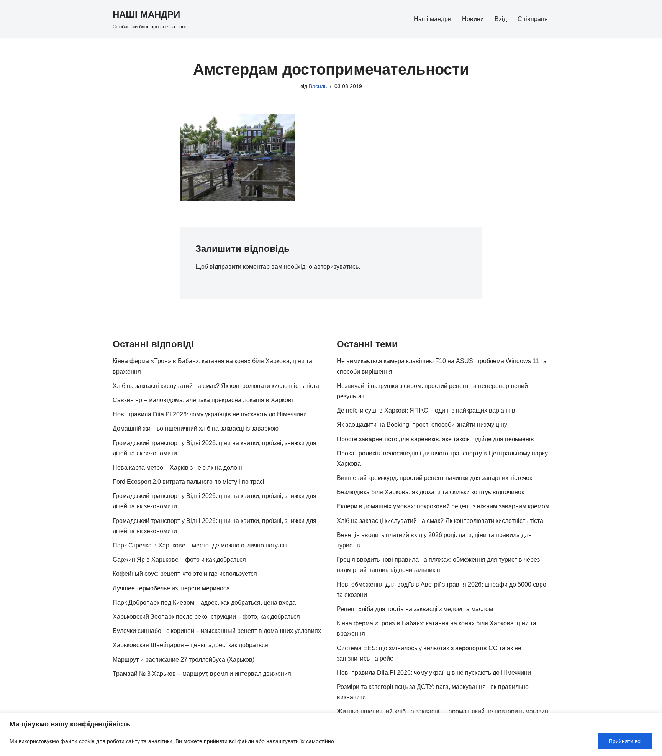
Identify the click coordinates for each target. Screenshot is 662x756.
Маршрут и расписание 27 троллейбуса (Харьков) (183, 659)
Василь (318, 86)
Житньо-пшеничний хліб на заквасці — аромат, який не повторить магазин (442, 711)
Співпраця (533, 19)
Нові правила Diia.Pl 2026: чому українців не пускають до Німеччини (210, 414)
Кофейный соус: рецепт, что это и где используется (185, 573)
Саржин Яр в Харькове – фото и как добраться (179, 559)
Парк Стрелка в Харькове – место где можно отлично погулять (201, 545)
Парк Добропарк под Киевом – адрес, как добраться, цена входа (204, 602)
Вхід (501, 19)
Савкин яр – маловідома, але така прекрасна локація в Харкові (203, 400)
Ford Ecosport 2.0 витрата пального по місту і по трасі (188, 481)
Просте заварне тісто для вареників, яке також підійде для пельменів (435, 439)
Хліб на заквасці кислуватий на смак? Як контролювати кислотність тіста (216, 386)
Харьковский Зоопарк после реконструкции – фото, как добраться (206, 616)
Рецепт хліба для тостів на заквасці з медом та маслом (415, 609)
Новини (473, 19)
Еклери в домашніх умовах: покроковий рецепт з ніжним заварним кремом (443, 506)
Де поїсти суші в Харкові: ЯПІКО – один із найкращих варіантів (426, 410)
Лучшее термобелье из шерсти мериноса (171, 588)
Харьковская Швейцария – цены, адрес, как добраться (190, 645)
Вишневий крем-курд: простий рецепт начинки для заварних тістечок (434, 478)
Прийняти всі (625, 741)
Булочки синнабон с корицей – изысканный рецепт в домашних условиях (217, 631)
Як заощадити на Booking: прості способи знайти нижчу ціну (422, 424)
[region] (331, 734)
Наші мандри (432, 19)
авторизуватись (336, 266)
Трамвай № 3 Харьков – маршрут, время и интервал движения (202, 674)
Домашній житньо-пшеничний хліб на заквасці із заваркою (196, 428)
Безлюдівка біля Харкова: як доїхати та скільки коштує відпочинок (430, 492)
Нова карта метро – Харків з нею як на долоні (177, 467)
